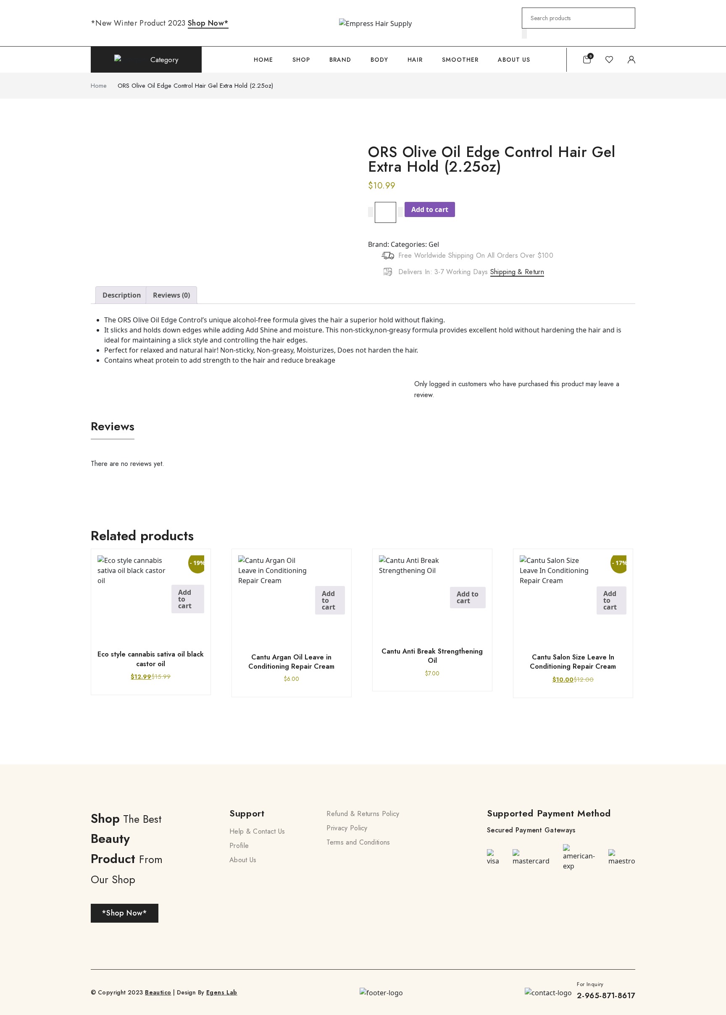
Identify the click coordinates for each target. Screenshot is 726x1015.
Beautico (158, 992)
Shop (301, 59)
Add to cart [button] (185, 599)
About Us (514, 59)
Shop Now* (208, 23)
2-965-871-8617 (606, 995)
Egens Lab (221, 992)
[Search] (524, 34)
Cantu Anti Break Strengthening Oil (432, 655)
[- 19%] (134, 595)
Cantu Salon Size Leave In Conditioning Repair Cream (573, 661)
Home (263, 59)
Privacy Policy (346, 828)
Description (122, 295)
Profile (239, 845)
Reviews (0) (171, 295)
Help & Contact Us (257, 831)
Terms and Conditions (358, 842)
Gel (434, 244)
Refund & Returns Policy (362, 814)
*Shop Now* (124, 913)
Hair (415, 59)
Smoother (460, 59)
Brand (340, 59)
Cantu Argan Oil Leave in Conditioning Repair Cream (291, 661)
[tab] (121, 295)
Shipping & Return (517, 272)
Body (379, 59)
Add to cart (429, 209)
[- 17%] (558, 597)
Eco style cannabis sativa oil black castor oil (150, 658)
